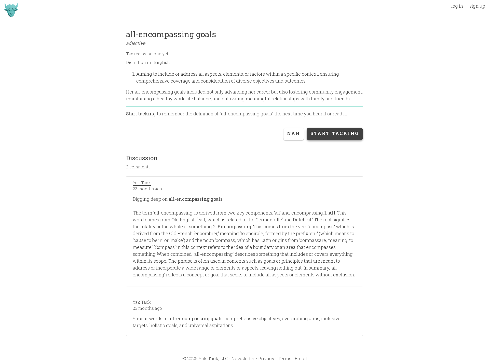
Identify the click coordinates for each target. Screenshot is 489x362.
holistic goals (164, 325)
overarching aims (300, 318)
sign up (477, 6)
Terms (284, 358)
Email (301, 358)
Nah (293, 133)
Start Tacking (334, 133)
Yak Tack (142, 182)
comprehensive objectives (252, 318)
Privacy (266, 358)
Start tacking (141, 114)
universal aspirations (210, 325)
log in (457, 6)
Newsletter (243, 358)
